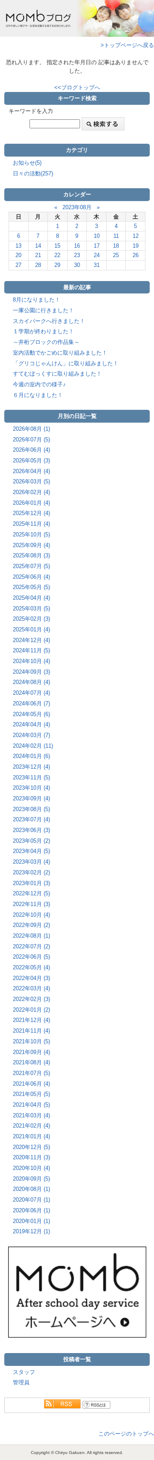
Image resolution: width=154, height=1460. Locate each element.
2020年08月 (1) (31, 1189)
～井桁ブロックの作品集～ (46, 342)
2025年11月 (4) (31, 524)
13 (18, 246)
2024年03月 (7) (31, 735)
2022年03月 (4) (31, 988)
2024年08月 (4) (31, 682)
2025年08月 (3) (31, 555)
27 (18, 265)
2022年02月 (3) (31, 999)
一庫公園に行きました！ (43, 310)
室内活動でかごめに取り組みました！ (60, 352)
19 (136, 246)
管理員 (21, 1382)
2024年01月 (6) (31, 756)
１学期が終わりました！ (43, 331)
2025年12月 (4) (31, 513)
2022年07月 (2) (31, 946)
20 (18, 255)
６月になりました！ (38, 395)
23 (77, 255)
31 (97, 265)
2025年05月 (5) (31, 587)
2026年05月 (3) (31, 460)
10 (97, 236)
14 (38, 246)
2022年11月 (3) (31, 904)
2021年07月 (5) (31, 1073)
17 (97, 246)
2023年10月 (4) (31, 788)
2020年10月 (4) (31, 1168)
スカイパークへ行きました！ (49, 321)
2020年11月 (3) (31, 1157)
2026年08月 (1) (31, 429)
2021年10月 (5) (31, 1041)
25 (116, 255)
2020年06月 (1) (31, 1210)
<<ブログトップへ (77, 87)
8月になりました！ (36, 299)
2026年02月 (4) (31, 492)
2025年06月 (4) (31, 577)
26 (136, 255)
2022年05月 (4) (31, 967)
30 (77, 265)
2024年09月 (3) (31, 672)
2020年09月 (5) (31, 1179)
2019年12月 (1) (31, 1231)
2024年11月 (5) (31, 650)
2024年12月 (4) (31, 640)
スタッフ (24, 1372)
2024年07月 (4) (31, 693)
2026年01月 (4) (31, 503)
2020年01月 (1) (31, 1221)
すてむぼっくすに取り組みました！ (57, 373)
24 (97, 255)
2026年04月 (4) (31, 471)
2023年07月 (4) (31, 819)
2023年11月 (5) (31, 777)
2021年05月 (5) (31, 1094)
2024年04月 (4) (31, 724)
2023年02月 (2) (31, 872)
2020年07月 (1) (31, 1199)
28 (38, 265)
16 (77, 246)
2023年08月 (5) (31, 809)
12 (136, 236)
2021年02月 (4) (31, 1125)
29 (57, 265)
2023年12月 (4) (31, 767)
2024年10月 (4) (31, 661)
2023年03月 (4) (31, 862)
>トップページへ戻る (127, 45)
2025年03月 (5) (31, 608)
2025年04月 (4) (31, 598)
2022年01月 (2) (31, 1010)
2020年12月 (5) (31, 1147)
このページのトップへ (126, 1433)
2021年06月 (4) (31, 1084)
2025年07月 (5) (31, 566)
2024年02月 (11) (33, 746)
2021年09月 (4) (31, 1052)
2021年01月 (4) (31, 1136)
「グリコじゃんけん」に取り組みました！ (65, 363)
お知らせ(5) (27, 163)
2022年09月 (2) (31, 925)
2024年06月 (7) (31, 703)
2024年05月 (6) (31, 714)
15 (57, 246)
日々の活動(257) (33, 173)
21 (38, 255)
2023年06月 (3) (31, 830)
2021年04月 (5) (31, 1105)
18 (116, 246)
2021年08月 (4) (31, 1062)
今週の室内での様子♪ (39, 384)
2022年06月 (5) (31, 957)
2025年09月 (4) (31, 545)
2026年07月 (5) (31, 439)
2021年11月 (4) (31, 1031)
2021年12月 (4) (31, 1020)
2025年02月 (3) (31, 619)
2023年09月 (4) (31, 798)
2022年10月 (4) (31, 915)
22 (57, 255)
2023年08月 (77, 207)
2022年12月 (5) (31, 893)
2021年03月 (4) (31, 1115)
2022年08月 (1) (31, 936)
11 (116, 236)
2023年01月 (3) (31, 883)
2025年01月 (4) (31, 629)
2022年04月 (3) (31, 978)
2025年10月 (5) (31, 534)
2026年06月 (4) (31, 450)
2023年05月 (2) (31, 841)
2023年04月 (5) (31, 851)
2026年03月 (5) (31, 481)
